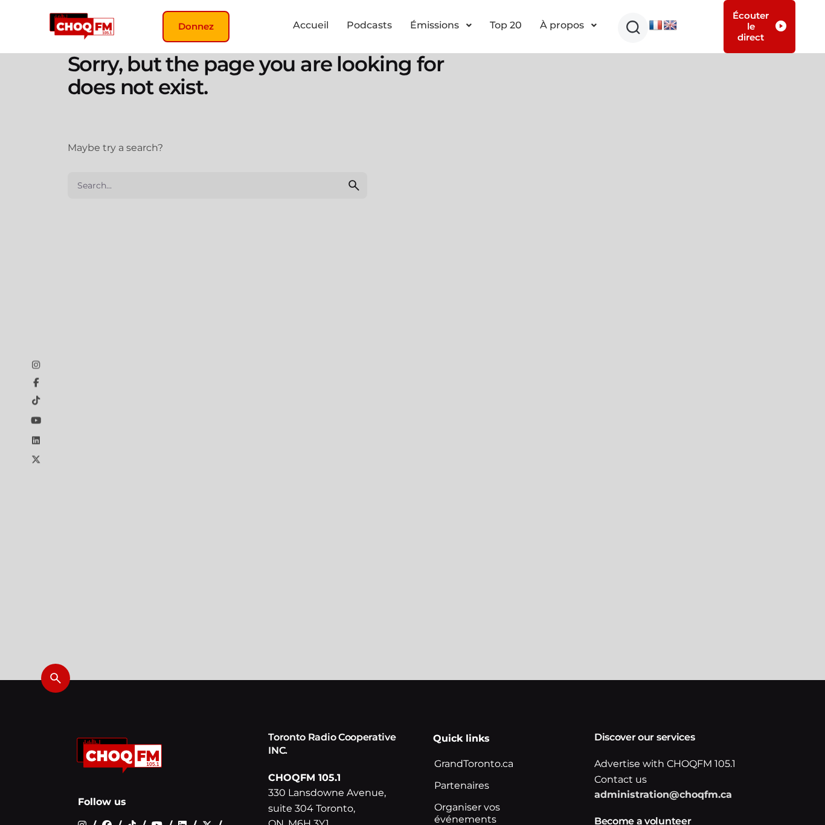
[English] (670, 25)
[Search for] (217, 185)
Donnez (196, 26)
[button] (633, 28)
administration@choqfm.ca (663, 795)
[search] (354, 185)
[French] (656, 25)
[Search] (55, 678)
